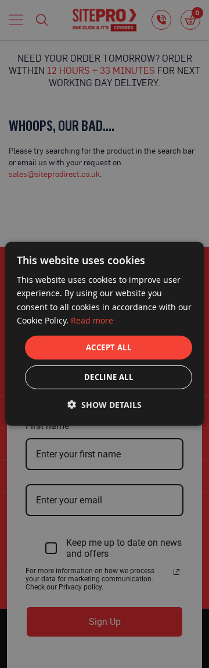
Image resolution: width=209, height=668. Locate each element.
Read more (92, 319)
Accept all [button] (108, 347)
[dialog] (104, 334)
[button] (104, 404)
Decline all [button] (108, 377)
